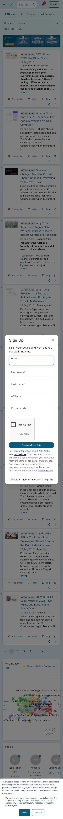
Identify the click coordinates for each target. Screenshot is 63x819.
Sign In (48, 479)
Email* (14, 358)
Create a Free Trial (31, 445)
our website (20, 454)
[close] (53, 339)
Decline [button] (38, 812)
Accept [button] (24, 812)
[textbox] (31, 360)
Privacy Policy (45, 470)
